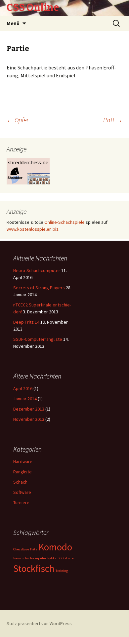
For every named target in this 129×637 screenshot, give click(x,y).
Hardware (22, 461)
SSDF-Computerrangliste (37, 339)
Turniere (21, 502)
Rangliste (22, 472)
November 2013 (28, 419)
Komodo (55, 547)
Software (22, 492)
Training (62, 571)
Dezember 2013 (28, 409)
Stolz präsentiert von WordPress (39, 623)
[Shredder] (28, 171)
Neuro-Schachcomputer (36, 270)
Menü (13, 23)
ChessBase (21, 549)
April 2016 (22, 388)
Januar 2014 (25, 399)
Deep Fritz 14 (26, 322)
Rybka (52, 558)
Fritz (33, 549)
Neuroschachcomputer (29, 558)
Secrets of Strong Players (39, 288)
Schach (20, 482)
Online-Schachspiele (64, 222)
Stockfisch (34, 568)
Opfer (17, 120)
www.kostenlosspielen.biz (33, 229)
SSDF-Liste (65, 558)
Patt (112, 120)
